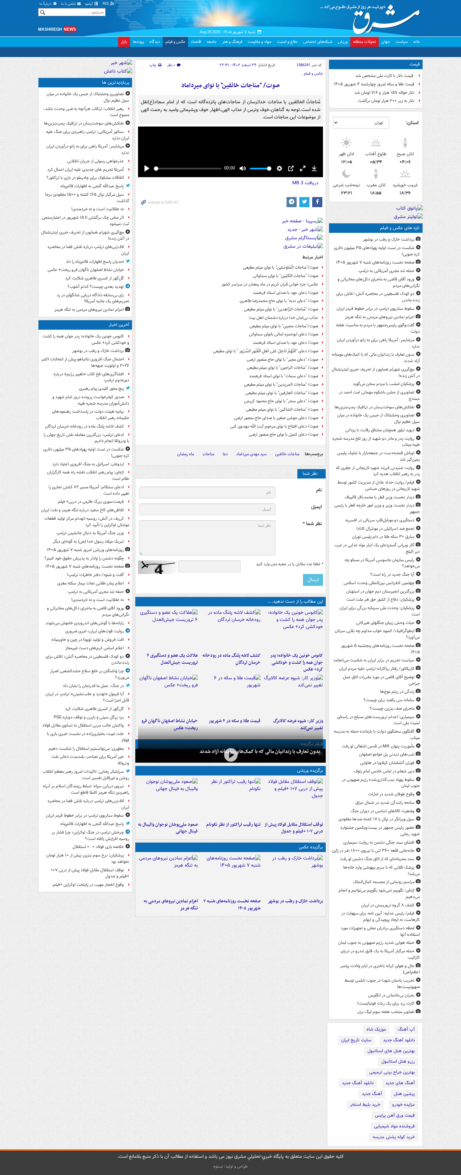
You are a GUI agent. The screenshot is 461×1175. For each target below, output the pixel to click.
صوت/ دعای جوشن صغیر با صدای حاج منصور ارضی (276, 418)
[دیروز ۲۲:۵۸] (230, 798)
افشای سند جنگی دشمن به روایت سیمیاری (378, 842)
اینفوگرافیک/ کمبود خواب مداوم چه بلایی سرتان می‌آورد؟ (377, 634)
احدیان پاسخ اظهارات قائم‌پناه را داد (95, 261)
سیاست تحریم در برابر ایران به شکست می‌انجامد (373, 660)
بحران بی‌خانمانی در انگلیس (391, 995)
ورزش (343, 41)
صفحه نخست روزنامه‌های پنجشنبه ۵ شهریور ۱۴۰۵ (380, 649)
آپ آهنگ (406, 1029)
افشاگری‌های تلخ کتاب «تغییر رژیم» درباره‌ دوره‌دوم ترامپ (91, 377)
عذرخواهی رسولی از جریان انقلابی (95, 161)
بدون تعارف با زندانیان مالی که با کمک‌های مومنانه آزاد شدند (376, 357)
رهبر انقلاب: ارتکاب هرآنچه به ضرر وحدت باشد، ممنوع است (86, 112)
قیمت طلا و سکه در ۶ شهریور (234, 721)
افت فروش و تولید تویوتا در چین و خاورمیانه (87, 639)
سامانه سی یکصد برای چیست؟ (388, 700)
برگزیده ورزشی (310, 770)
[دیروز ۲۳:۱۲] (293, 798)
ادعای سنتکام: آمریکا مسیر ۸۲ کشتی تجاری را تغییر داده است (89, 490)
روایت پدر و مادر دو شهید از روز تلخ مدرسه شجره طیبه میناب (376, 441)
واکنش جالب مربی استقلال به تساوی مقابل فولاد (83, 725)
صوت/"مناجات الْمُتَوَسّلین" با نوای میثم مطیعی (280, 267)
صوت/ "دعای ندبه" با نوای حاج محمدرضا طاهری (279, 301)
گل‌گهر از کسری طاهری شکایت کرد (94, 278)
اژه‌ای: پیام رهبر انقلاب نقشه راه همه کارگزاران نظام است (88, 475)
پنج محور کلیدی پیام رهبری (101, 388)
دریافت (305, 183)
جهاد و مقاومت (260, 41)
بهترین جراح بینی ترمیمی (392, 1072)
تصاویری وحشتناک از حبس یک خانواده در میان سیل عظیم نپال (378, 418)
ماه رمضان (185, 454)
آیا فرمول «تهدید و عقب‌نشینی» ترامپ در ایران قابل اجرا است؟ (87, 697)
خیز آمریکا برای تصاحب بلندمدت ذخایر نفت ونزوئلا (90, 760)
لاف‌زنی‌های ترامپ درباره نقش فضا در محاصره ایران (88, 250)
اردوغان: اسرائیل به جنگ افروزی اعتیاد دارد (88, 464)
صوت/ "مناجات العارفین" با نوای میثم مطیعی (281, 393)
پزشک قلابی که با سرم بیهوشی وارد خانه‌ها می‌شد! (381, 870)
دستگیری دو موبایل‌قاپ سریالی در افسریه (379, 520)
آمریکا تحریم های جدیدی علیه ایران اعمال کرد (85, 169)
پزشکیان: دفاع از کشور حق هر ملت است (380, 599)
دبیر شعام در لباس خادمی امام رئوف (384, 771)
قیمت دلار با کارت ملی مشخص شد (384, 76)
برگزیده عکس (311, 847)
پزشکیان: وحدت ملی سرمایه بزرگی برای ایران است (380, 611)
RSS (106, 3)
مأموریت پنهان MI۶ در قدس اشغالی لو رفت (378, 746)
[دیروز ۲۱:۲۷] (230, 755)
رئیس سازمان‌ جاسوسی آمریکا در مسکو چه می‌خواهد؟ (382, 563)
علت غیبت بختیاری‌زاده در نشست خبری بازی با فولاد (88, 737)
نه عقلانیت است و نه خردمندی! (97, 209)
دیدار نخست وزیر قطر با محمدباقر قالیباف (379, 497)
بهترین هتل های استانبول (391, 1051)
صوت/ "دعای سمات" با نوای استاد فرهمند (283, 376)
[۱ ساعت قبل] (230, 875)
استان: (412, 123)
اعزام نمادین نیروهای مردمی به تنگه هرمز (379, 317)
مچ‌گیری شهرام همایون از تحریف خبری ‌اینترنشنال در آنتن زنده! (376, 372)
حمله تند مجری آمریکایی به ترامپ (386, 271)
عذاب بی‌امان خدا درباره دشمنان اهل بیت (283, 318)
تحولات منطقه (364, 41)
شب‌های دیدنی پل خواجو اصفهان (386, 754)
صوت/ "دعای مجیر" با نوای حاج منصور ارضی (282, 359)
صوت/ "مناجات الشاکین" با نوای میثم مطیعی (282, 409)
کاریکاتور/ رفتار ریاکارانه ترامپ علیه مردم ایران (376, 668)
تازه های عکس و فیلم (400, 227)
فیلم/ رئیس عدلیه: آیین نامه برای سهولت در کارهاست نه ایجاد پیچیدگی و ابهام (380, 916)
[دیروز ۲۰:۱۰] (168, 629)
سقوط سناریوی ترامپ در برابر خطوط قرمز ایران (375, 308)
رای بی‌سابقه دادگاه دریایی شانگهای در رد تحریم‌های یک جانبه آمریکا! (93, 298)
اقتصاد (196, 41)
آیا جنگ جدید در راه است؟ (392, 574)
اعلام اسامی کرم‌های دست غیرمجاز (94, 648)
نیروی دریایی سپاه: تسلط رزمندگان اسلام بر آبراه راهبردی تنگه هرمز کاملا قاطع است (86, 789)
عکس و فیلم (175, 41)
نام (319, 490)
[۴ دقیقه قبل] (293, 629)
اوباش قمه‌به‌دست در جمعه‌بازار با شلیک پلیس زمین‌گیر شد (378, 456)
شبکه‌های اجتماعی (317, 41)
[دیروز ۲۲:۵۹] (168, 875)
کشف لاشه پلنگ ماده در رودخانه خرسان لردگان (231, 659)
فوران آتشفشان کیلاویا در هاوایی (387, 763)
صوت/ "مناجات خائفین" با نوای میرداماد (230, 85)
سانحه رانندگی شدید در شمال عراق (384, 802)
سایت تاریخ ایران (356, 1040)
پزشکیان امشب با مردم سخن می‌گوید (383, 384)
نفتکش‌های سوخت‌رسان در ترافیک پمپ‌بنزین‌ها (374, 407)
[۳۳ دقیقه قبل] (230, 629)
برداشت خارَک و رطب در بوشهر (388, 239)
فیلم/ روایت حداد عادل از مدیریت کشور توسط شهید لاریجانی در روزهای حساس (378, 485)
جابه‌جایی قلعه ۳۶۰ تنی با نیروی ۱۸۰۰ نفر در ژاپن (373, 850)
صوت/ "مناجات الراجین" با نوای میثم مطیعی (282, 367)
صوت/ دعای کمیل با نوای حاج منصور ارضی (283, 434)
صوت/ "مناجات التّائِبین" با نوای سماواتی (285, 276)
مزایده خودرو (403, 1104)
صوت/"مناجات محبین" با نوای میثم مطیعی (283, 326)
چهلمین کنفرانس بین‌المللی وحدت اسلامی (379, 583)
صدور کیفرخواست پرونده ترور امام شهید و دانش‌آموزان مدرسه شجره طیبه (90, 400)
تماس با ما (69, 3)
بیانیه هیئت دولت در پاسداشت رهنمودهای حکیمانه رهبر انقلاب (90, 414)
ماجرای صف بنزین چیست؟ (392, 708)
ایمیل (316, 507)
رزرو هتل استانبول (398, 1061)
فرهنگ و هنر (232, 41)
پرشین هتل (404, 1093)
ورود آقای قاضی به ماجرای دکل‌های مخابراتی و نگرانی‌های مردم (378, 282)
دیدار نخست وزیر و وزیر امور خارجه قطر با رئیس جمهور (377, 508)
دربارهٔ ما (45, 3)
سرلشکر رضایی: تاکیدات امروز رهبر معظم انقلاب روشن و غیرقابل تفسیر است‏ (86, 774)
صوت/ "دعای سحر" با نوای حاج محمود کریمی (281, 401)
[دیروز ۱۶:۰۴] (168, 695)
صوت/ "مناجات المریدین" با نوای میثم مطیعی (281, 384)
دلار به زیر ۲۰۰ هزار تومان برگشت (386, 101)
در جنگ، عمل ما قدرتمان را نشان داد (93, 686)
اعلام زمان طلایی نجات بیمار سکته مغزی (90, 583)
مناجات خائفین (287, 454)
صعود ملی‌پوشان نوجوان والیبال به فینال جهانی (168, 828)
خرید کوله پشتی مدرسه (394, 1137)
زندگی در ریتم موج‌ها (397, 691)
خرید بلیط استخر (365, 1104)
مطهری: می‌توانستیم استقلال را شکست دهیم (86, 748)
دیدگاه (155, 41)
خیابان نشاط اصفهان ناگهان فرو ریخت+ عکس (86, 270)
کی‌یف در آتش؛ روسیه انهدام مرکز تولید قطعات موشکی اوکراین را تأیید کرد (86, 521)
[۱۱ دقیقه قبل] (293, 875)
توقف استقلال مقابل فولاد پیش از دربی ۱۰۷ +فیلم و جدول (293, 828)
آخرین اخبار (119, 324)
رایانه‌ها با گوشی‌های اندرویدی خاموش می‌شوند (85, 623)
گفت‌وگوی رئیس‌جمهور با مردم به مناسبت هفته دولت (378, 328)
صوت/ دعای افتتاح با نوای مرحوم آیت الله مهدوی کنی (274, 426)
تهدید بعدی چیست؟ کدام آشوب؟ (95, 286)
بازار (124, 41)
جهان (385, 41)
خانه (416, 41)
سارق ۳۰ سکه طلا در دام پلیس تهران (383, 537)
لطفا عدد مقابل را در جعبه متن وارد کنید (289, 564)
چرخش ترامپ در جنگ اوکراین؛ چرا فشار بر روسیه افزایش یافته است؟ (90, 835)
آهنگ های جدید (400, 1083)
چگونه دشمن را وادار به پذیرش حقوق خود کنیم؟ (84, 558)
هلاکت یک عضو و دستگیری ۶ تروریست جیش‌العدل (172, 659)
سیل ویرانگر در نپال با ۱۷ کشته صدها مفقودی (376, 819)
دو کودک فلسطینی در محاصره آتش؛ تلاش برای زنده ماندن (378, 297)
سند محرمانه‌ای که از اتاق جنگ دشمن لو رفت (377, 859)
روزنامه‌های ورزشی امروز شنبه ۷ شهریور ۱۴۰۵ (85, 550)
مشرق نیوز (372, 17)
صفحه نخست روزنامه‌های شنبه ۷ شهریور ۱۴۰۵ (375, 262)
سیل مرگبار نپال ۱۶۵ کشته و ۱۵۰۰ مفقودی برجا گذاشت (87, 197)
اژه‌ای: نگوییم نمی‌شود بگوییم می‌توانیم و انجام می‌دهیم (379, 893)
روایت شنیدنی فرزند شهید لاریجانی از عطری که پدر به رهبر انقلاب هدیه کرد (378, 471)
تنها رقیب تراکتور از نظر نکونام (233, 824)
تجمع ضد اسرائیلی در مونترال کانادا (384, 528)
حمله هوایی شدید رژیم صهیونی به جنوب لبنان (376, 942)
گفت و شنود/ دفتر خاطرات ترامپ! (95, 575)
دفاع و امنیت (287, 41)
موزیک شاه (376, 1029)
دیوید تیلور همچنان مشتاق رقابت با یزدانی (379, 430)
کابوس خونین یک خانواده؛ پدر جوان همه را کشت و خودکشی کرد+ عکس (296, 663)
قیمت (415, 64)
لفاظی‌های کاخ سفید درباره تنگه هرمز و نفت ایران (82, 510)
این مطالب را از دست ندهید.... (295, 601)
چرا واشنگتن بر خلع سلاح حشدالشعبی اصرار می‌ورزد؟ (89, 674)
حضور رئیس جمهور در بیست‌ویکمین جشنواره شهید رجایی (380, 830)
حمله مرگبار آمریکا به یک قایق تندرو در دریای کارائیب (380, 954)
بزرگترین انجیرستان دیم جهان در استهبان (380, 591)
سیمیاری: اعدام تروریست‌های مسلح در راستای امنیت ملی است (378, 720)
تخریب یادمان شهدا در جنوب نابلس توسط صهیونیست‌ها (382, 983)
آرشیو (89, 3)
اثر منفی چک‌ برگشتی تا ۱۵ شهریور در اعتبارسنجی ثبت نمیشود (85, 220)
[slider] (187, 168)
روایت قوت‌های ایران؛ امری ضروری (94, 631)
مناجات (208, 454)
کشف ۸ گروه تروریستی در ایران (387, 905)
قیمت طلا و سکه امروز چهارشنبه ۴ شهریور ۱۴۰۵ (373, 84)
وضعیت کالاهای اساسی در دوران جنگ (382, 811)
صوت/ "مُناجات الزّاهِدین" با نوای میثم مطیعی (281, 309)
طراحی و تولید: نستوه (230, 1166)
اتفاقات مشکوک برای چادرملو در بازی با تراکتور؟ (85, 177)
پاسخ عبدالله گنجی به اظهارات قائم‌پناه (92, 186)
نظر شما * (312, 523)
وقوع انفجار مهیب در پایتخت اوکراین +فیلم (88, 884)
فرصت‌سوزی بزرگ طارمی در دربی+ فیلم (91, 501)
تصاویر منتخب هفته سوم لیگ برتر (385, 1012)
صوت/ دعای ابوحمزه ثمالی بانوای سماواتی (283, 334)
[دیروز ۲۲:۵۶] (168, 798)
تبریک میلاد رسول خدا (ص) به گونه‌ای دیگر (88, 541)
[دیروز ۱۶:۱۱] (230, 695)
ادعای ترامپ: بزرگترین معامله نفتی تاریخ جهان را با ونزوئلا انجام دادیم (86, 438)
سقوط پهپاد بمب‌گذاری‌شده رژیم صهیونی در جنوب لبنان (381, 782)
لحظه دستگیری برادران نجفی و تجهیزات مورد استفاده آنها (380, 931)
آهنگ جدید (372, 1093)
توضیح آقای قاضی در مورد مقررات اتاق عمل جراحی (381, 680)
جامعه (212, 41)
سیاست (402, 41)
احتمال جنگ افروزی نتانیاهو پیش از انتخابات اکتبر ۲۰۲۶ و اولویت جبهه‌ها (85, 362)
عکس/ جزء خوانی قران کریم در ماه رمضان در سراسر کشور (269, 284)
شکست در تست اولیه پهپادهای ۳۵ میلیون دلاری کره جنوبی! (377, 251)
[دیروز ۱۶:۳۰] (293, 695)
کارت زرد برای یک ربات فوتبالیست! (385, 1003)
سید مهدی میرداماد (251, 454)
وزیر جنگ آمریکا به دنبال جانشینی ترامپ (90, 533)
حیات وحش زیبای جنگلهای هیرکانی (385, 623)
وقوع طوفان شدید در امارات (391, 794)
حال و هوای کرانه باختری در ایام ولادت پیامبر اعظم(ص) (380, 969)
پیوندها (138, 41)
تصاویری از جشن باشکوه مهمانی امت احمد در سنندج (379, 395)
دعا (225, 454)
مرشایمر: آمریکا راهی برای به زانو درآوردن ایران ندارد (378, 343)
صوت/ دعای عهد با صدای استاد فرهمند (285, 293)
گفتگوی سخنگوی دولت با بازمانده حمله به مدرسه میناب (377, 734)
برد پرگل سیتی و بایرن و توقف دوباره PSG (89, 717)
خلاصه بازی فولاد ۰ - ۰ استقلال (98, 847)
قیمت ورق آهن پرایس (395, 1115)
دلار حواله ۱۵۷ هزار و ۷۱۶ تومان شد (384, 92)
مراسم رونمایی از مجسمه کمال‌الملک (383, 882)
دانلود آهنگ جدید (399, 1040)
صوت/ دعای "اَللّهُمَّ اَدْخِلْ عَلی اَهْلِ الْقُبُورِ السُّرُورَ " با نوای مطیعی (265, 351)
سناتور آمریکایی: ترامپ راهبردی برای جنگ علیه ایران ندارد (87, 135)
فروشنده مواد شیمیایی (394, 1126)
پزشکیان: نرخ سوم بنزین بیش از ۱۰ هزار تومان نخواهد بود (87, 858)
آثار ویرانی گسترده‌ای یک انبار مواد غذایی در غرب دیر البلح (377, 548)
